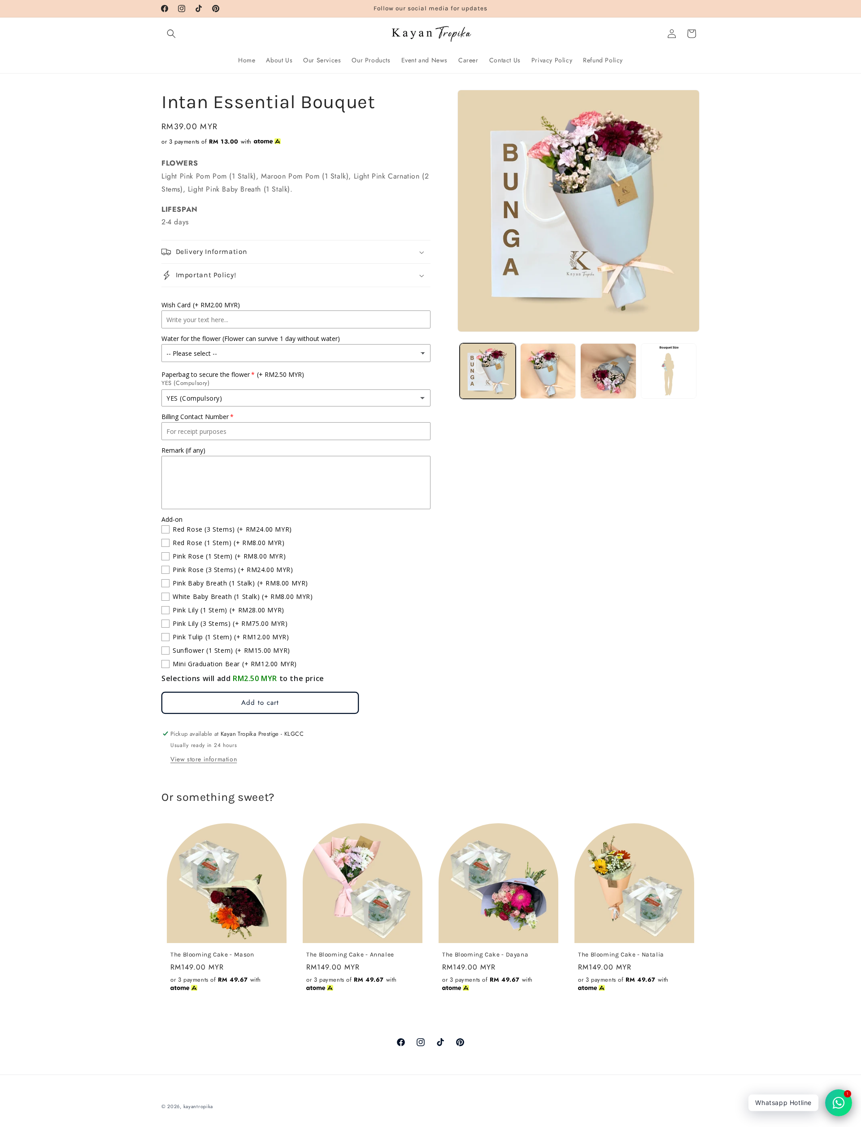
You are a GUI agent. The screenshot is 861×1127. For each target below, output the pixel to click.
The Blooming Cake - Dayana (485, 954)
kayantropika (198, 1106)
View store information (203, 759)
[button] (171, 34)
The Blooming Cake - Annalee (350, 954)
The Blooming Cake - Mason (212, 954)
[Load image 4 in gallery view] (669, 371)
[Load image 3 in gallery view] (608, 371)
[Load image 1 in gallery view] (488, 371)
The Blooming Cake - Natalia (621, 954)
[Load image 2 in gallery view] (548, 371)
